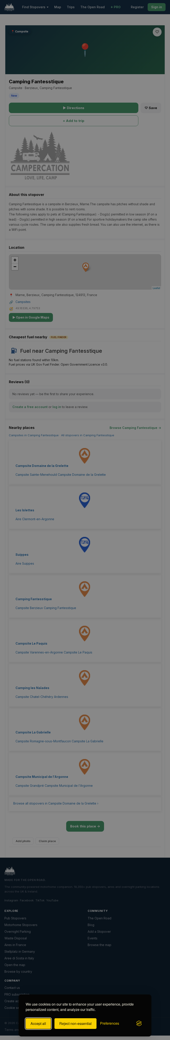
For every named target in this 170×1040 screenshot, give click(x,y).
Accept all (38, 1023)
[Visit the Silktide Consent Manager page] (139, 1023)
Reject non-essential (75, 1023)
